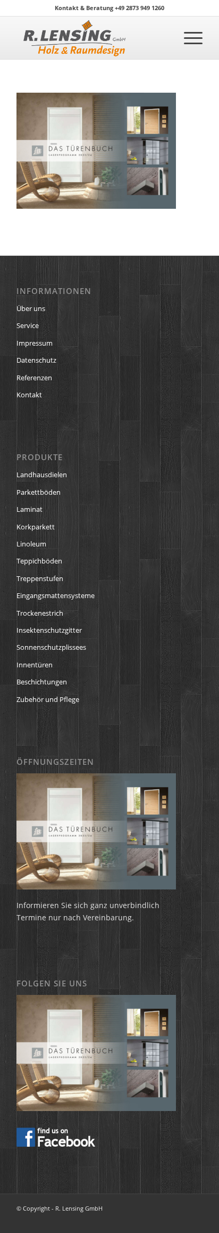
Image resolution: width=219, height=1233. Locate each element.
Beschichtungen (41, 682)
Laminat (29, 509)
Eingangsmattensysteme (55, 595)
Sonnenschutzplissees (51, 647)
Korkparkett (35, 527)
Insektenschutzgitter (49, 630)
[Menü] (188, 38)
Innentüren (34, 664)
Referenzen (34, 377)
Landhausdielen (41, 474)
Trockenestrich (39, 613)
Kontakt (29, 394)
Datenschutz (36, 360)
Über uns (30, 308)
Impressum (34, 343)
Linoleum (31, 544)
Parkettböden (38, 492)
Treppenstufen (39, 578)
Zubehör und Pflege (47, 699)
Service (27, 325)
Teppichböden (39, 561)
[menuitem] (188, 38)
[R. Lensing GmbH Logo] (90, 38)
